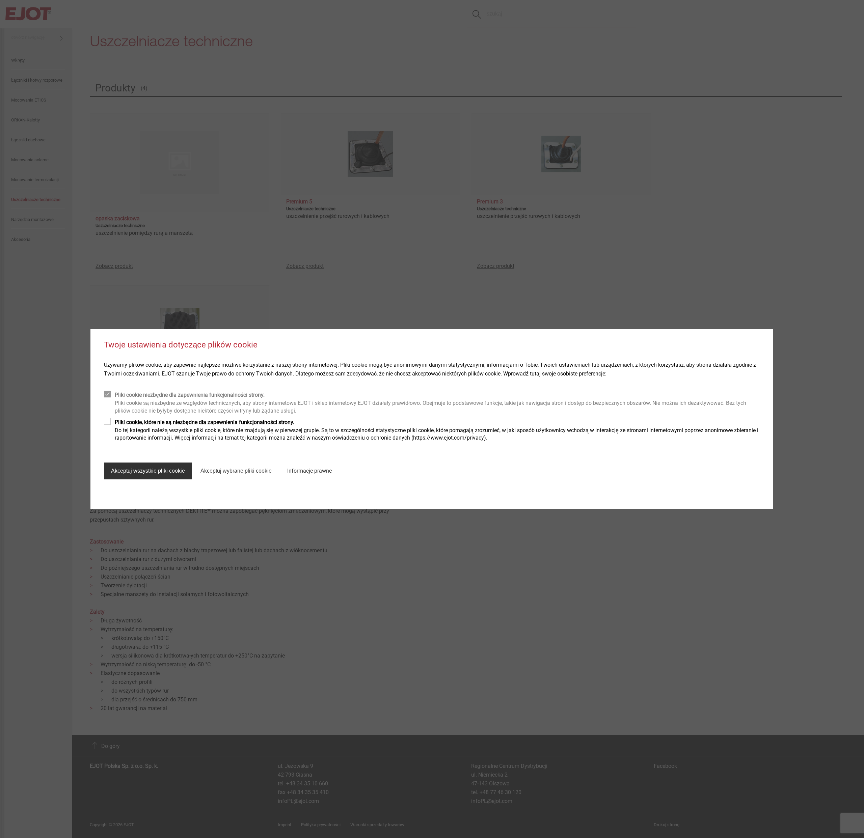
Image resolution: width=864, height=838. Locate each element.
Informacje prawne (309, 471)
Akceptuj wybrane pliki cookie (236, 471)
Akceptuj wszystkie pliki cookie (148, 471)
